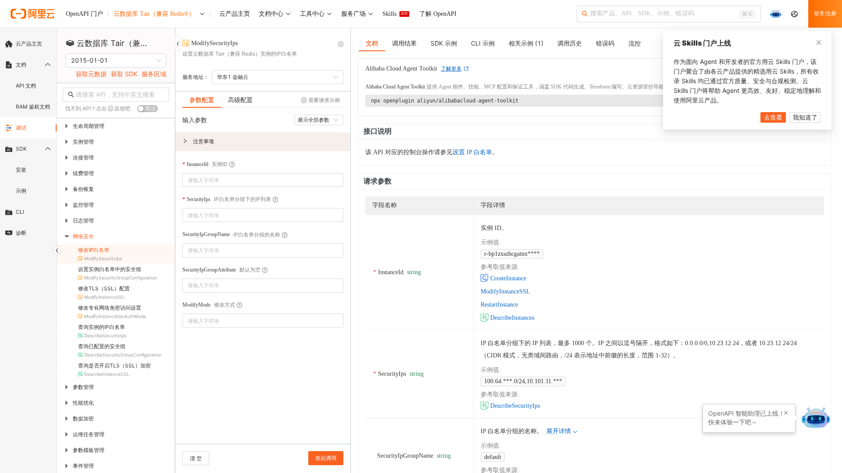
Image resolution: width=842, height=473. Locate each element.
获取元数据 (91, 74)
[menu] (28, 138)
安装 (21, 169)
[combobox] (257, 180)
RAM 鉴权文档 (33, 106)
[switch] (147, 108)
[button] (262, 141)
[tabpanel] (262, 280)
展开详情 (558, 431)
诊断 (21, 232)
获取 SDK (124, 74)
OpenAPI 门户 (84, 14)
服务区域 (154, 74)
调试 (21, 127)
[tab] (201, 100)
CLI (20, 211)
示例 (21, 190)
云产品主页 (29, 43)
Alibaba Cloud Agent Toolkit (395, 87)
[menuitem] (28, 43)
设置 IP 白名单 (472, 152)
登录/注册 (825, 14)
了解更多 (451, 69)
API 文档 (26, 85)
